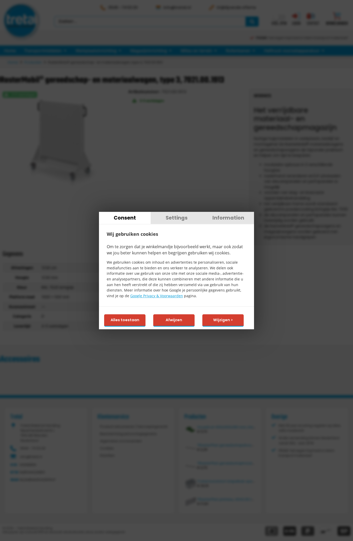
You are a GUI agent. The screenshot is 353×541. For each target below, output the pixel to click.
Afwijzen (174, 320)
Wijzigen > (223, 320)
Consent (125, 217)
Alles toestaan (125, 320)
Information (228, 217)
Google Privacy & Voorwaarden (156, 295)
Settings (177, 217)
